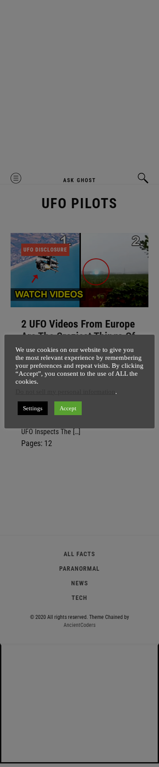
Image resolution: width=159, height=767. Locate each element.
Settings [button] (32, 408)
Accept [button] (68, 408)
